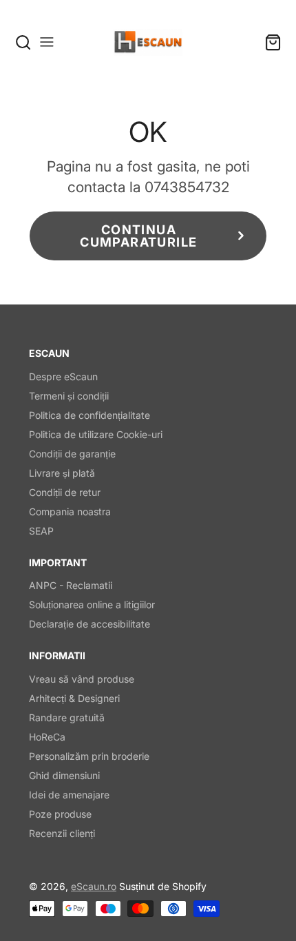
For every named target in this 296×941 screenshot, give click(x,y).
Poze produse (60, 814)
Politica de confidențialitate (89, 415)
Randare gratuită (67, 717)
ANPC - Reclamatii (70, 585)
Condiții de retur (65, 492)
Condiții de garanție (72, 453)
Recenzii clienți (62, 833)
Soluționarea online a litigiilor (92, 604)
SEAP (41, 531)
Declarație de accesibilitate (89, 624)
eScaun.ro (93, 886)
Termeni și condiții (69, 396)
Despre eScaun (63, 376)
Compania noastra (70, 511)
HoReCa (47, 737)
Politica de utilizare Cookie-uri (95, 434)
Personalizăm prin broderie (89, 756)
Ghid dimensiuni (64, 775)
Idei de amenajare (69, 794)
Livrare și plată (62, 473)
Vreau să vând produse (81, 679)
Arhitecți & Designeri (74, 698)
